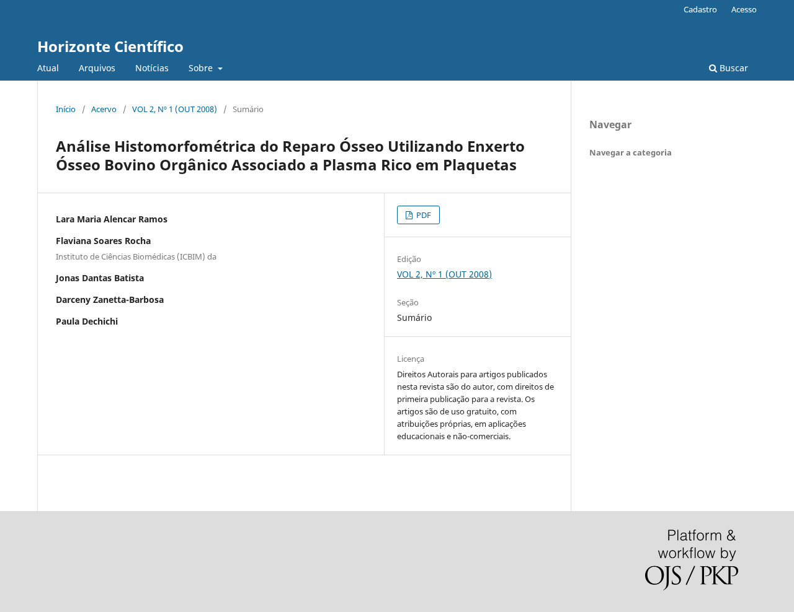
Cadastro (700, 9)
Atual (48, 68)
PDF (422, 215)
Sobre (202, 68)
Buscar (732, 68)
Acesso (744, 9)
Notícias (152, 68)
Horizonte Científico (110, 46)
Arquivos (97, 68)
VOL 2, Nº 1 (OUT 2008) (174, 109)
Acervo (104, 109)
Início (66, 109)
